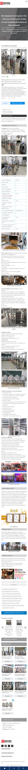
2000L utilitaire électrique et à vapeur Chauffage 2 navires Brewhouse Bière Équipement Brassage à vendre (20, 675)
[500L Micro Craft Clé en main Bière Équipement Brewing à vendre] (7, 652)
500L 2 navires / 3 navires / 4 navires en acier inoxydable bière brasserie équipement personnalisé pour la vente (7, 692)
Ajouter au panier (18, 103)
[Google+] (9, 746)
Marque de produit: (6, 111)
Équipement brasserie (16, 765)
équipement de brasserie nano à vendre (10, 603)
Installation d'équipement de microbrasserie (11, 600)
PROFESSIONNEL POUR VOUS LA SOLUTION (14, 613)
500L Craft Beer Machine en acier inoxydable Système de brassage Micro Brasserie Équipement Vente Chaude (9, 631)
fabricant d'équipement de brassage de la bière (12, 598)
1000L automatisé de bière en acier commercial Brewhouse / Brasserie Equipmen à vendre (20, 692)
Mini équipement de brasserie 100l (9, 589)
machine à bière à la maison (8, 607)
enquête (5, 103)
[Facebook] (12, 746)
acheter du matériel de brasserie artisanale (11, 593)
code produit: (5, 112)
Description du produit (7, 115)
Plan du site (9, 765)
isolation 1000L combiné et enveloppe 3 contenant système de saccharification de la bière (7, 709)
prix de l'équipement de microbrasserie (10, 591)
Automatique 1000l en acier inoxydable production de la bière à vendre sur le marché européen (7, 675)
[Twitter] (2, 746)
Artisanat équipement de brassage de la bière (11, 596)
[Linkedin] (6, 746)
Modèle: (4, 109)
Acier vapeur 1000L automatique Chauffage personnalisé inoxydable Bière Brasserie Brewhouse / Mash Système (20, 657)
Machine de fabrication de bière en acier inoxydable (13, 605)
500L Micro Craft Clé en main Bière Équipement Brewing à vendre (7, 657)
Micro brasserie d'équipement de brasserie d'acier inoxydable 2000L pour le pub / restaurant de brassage (19, 631)
